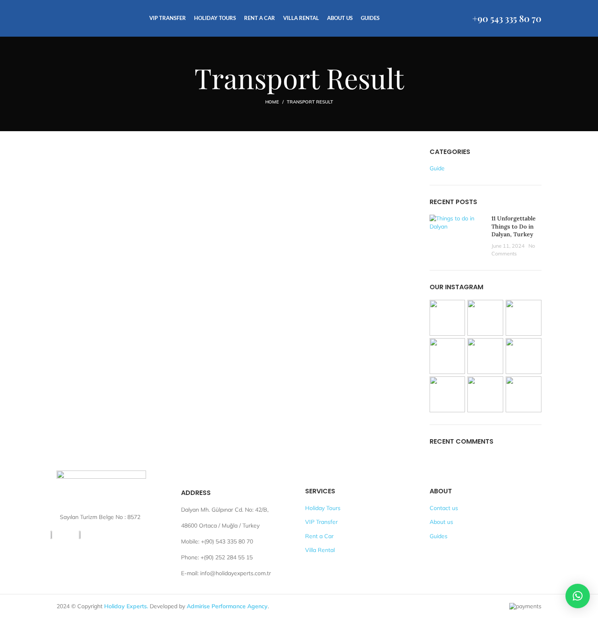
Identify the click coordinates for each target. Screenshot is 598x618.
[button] (577, 596)
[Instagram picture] (447, 318)
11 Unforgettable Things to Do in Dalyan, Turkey (513, 226)
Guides (438, 536)
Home (272, 102)
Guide (437, 168)
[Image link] (101, 488)
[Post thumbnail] (458, 236)
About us (441, 522)
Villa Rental (320, 550)
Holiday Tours (322, 508)
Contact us (444, 508)
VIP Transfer (321, 522)
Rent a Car (319, 536)
